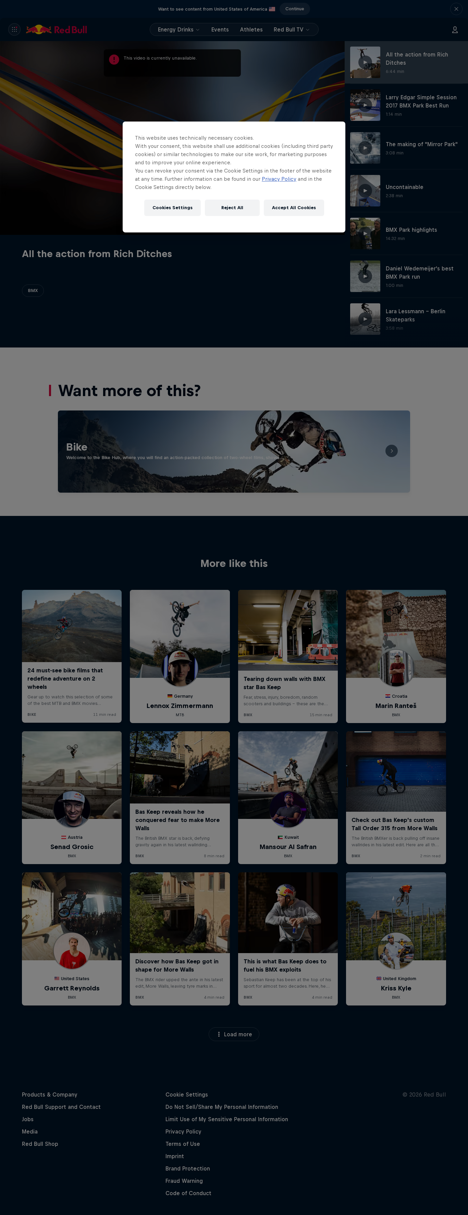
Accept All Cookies (294, 207)
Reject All (232, 207)
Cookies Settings (172, 207)
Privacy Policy (279, 179)
